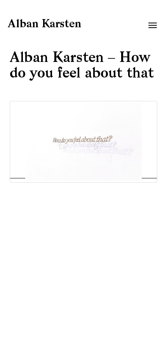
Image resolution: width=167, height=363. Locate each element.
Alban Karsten (44, 24)
